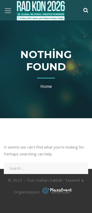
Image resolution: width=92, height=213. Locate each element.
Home (46, 86)
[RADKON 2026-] (41, 10)
